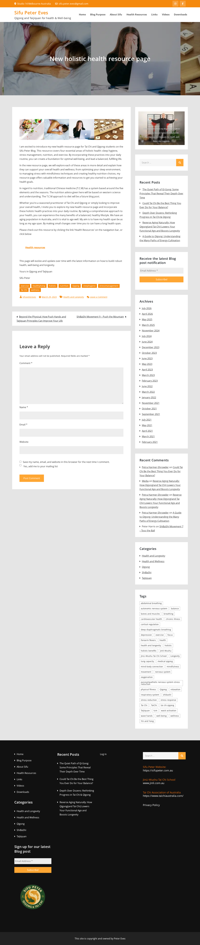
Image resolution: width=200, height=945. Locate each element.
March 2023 (148, 375)
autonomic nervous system (154, 608)
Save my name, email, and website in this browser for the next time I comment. (66, 462)
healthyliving (39, 285)
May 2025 (147, 319)
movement (146, 671)
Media (145, 481)
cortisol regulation (150, 624)
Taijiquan (147, 578)
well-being (161, 715)
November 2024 (150, 330)
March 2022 (148, 391)
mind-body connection (152, 666)
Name (23, 407)
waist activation (168, 710)
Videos (166, 14)
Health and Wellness (153, 561)
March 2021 (148, 436)
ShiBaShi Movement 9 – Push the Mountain (100, 316)
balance (175, 608)
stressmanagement (108, 285)
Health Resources (137, 14)
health (163, 640)
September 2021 (151, 414)
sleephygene (89, 285)
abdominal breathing (151, 603)
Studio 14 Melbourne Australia (34, 3)
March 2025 (148, 325)
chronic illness (173, 619)
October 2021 (149, 408)
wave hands (147, 715)
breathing (168, 613)
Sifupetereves (29, 297)
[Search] (179, 162)
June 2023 (147, 358)
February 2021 (150, 442)
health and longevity (151, 645)
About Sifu (116, 14)
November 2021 (150, 403)
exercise (25, 285)
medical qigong (165, 661)
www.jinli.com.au (153, 783)
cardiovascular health (151, 619)
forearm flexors (148, 640)
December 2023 (150, 347)
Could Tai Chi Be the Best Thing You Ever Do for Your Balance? (161, 471)
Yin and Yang (147, 721)
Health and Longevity (73, 297)
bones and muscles (150, 613)
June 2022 (147, 386)
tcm (155, 710)
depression (146, 634)
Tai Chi (24, 290)
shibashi (167, 694)
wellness (35, 290)
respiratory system (150, 694)
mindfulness (173, 666)
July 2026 (147, 308)
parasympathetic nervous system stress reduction (160, 683)
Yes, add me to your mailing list (40, 466)
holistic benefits (148, 650)
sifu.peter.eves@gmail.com (73, 3)
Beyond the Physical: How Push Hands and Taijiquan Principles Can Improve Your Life (41, 318)
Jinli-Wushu (165, 650)
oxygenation (147, 677)
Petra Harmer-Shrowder (155, 467)
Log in (103, 754)
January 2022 (149, 397)
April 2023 (147, 369)
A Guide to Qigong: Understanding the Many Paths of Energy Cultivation (160, 516)
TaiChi (154, 705)
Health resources (35, 247)
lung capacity (147, 661)
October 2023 (149, 352)
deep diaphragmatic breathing (156, 629)
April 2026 (147, 313)
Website (23, 441)
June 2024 (147, 341)
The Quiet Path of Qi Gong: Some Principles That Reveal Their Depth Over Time (161, 193)
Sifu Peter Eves (31, 12)
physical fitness (148, 689)
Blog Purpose (97, 14)
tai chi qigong (167, 705)
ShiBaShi (146, 572)
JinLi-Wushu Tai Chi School (154, 656)
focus (170, 634)
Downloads (180, 14)
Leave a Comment (98, 297)
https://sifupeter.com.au (158, 770)
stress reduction (149, 700)
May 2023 (147, 364)
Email (23, 424)
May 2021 (147, 425)
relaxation (175, 689)
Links (154, 14)
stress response (168, 700)
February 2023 (150, 380)
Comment (25, 363)
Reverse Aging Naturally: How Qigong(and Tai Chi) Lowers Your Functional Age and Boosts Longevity (160, 226)
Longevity (175, 656)
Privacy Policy (151, 805)
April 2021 (147, 430)
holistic (52, 285)
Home (82, 14)
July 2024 (147, 336)
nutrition (64, 285)
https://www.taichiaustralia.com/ (163, 796)
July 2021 (147, 419)
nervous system (162, 671)
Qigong (75, 285)
